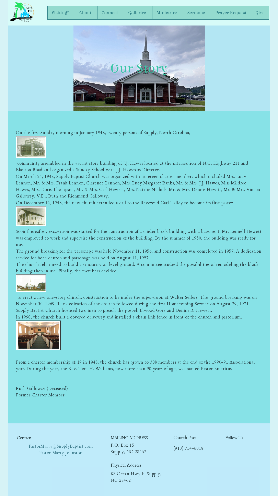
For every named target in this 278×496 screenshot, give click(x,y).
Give (260, 12)
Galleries (137, 12)
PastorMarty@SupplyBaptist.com (61, 446)
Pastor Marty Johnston (61, 453)
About (85, 12)
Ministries (167, 12)
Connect (110, 12)
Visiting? (61, 12)
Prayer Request (230, 12)
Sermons (196, 12)
